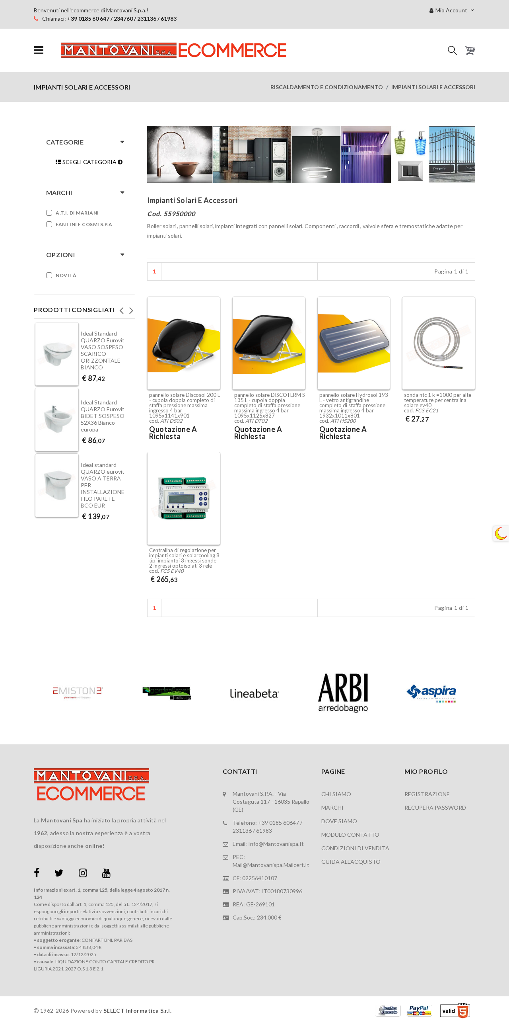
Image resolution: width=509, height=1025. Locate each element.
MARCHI (332, 807)
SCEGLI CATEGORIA (89, 161)
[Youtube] (106, 874)
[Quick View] (212, 352)
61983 (264, 830)
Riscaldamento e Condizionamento (326, 87)
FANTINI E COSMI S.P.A (84, 224)
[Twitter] (59, 874)
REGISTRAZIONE (427, 794)
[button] (452, 50)
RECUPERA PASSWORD (435, 807)
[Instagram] (83, 874)
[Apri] (38, 50)
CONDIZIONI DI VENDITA (355, 848)
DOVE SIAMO (339, 821)
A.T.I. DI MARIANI (77, 213)
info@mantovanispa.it (276, 843)
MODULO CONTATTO (350, 834)
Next (131, 308)
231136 (242, 830)
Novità (66, 275)
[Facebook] (36, 874)
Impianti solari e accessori (433, 87)
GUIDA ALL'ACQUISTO (351, 861)
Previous (121, 308)
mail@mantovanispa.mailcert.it (271, 864)
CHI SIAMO (336, 794)
